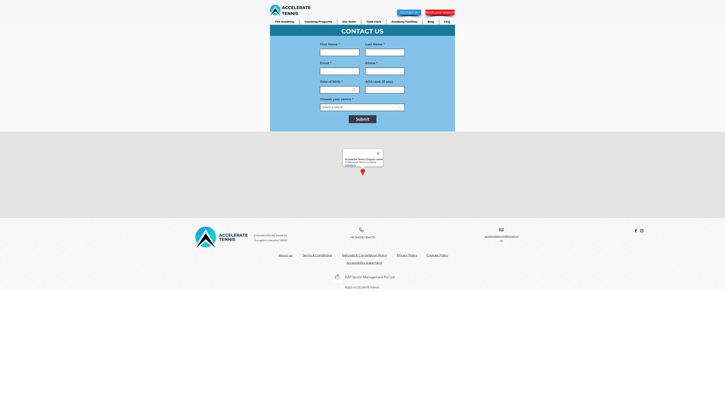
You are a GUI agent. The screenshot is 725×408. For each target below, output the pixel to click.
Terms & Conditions (317, 255)
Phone (370, 63)
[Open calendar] (353, 89)
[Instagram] (641, 230)
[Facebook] (636, 230)
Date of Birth (332, 81)
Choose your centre (335, 99)
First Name (329, 44)
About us (285, 255)
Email (324, 63)
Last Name (374, 44)
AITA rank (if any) (379, 81)
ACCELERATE (296, 7)
